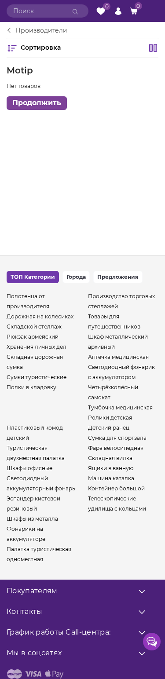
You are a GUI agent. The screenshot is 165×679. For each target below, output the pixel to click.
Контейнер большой (116, 488)
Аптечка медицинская (118, 357)
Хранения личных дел (36, 346)
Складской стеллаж (34, 326)
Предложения (118, 277)
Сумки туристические (36, 377)
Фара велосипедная (115, 448)
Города (76, 277)
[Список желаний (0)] (100, 11)
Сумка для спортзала (117, 437)
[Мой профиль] (118, 11)
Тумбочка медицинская (120, 407)
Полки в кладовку (31, 387)
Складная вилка (110, 458)
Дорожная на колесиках (40, 316)
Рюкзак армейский (33, 336)
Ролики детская (110, 417)
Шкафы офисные (29, 468)
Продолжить (36, 103)
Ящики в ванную (110, 468)
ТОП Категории (33, 277)
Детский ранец (108, 427)
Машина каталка (111, 478)
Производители (41, 31)
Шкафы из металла (32, 518)
